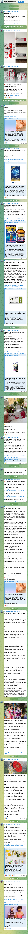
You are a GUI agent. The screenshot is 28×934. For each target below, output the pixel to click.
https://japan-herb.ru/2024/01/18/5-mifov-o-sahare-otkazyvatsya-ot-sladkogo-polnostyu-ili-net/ (14, 901)
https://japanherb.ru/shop (10, 574)
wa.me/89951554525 (14, 95)
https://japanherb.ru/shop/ (10, 116)
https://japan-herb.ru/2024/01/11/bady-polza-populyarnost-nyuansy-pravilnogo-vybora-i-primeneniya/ (14, 846)
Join (22, 1)
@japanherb (16, 23)
